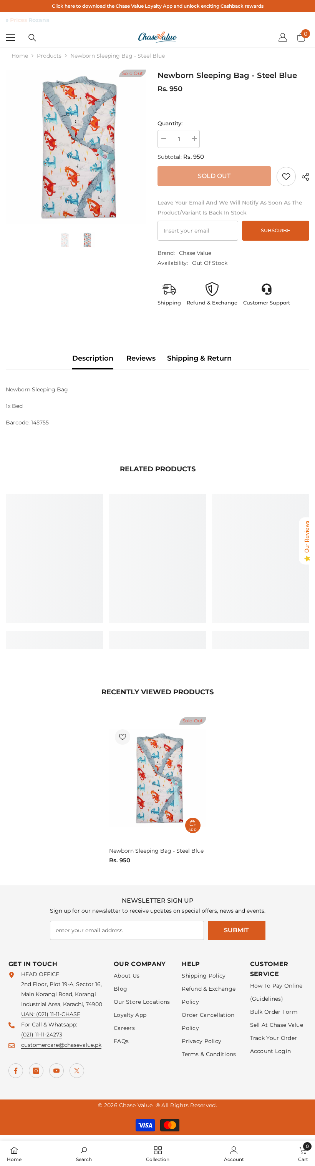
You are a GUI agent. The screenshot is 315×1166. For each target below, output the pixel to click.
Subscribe (275, 230)
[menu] (10, 37)
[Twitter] (77, 1070)
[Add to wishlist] (122, 737)
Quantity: (170, 123)
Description (92, 358)
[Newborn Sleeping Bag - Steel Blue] (157, 777)
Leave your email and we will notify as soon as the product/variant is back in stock (230, 207)
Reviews (141, 358)
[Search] (32, 37)
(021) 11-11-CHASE (58, 1014)
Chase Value (195, 253)
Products (49, 55)
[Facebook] (15, 1070)
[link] (286, 176)
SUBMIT (236, 930)
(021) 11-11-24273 (41, 1034)
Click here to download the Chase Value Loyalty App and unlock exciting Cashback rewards (158, 6)
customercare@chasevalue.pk (61, 1044)
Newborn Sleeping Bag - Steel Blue (156, 850)
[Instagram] (36, 1070)
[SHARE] (302, 177)
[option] (76, 147)
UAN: (28, 1014)
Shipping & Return (199, 358)
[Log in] (283, 37)
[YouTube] (56, 1070)
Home (20, 55)
